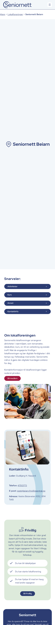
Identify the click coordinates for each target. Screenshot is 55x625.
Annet (10, 303)
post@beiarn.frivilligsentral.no (31, 490)
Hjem (2, 14)
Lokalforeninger (15, 14)
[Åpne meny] (50, 5)
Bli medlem (12, 378)
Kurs (9, 294)
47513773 (22, 485)
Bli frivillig (27, 593)
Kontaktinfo (12, 311)
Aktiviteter (12, 286)
